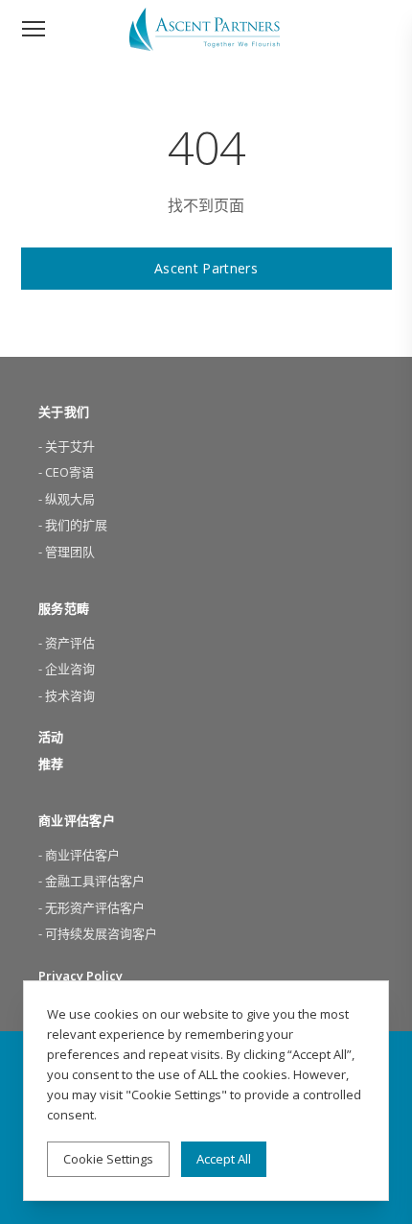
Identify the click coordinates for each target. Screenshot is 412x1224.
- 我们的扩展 (72, 524)
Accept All (223, 1158)
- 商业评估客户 (79, 854)
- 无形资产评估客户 (91, 907)
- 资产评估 (66, 642)
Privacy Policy (80, 975)
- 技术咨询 (66, 695)
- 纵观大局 (66, 498)
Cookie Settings (108, 1158)
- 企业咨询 (66, 668)
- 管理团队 (66, 551)
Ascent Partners (206, 268)
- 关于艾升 (66, 446)
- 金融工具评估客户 (91, 880)
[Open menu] (33, 29)
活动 (50, 736)
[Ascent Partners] (206, 29)
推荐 (50, 763)
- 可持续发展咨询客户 (97, 933)
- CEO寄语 (66, 472)
